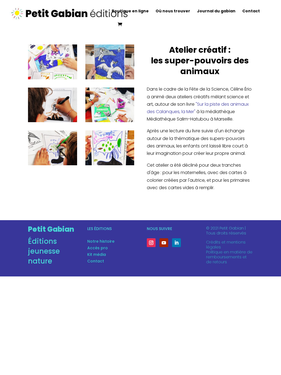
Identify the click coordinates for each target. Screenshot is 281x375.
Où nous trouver (173, 11)
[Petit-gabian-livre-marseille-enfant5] (109, 164)
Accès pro (97, 248)
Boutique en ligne (130, 11)
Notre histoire (100, 241)
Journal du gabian (216, 11)
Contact (251, 11)
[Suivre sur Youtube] (163, 242)
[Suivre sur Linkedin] (176, 242)
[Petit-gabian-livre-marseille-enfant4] (109, 78)
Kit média (96, 254)
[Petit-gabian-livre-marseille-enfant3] (109, 120)
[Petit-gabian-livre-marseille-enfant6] (52, 78)
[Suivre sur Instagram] (151, 242)
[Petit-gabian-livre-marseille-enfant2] (52, 120)
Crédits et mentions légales (226, 244)
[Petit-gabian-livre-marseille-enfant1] (52, 164)
